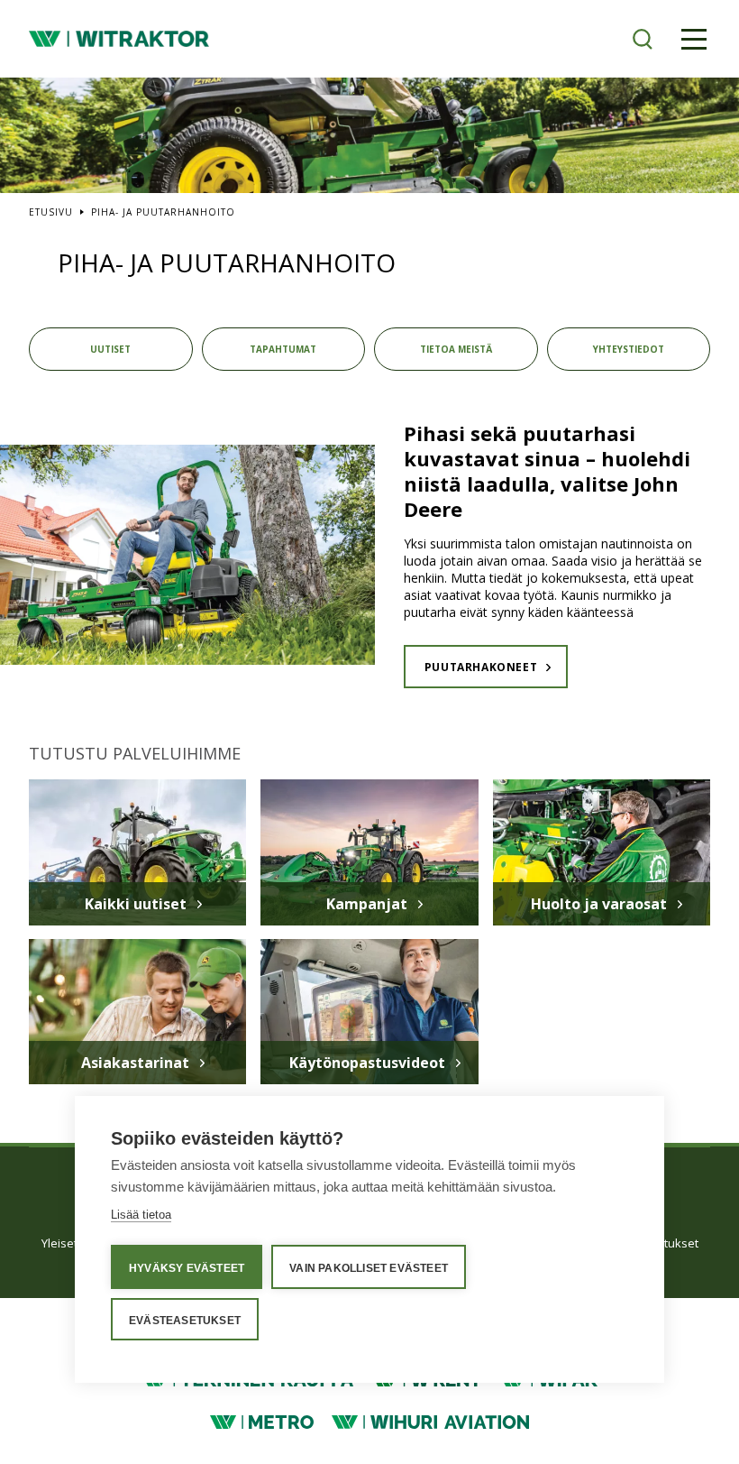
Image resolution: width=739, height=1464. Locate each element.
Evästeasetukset (185, 1320)
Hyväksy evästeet (186, 1268)
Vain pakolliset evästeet (368, 1268)
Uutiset (110, 349)
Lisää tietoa (141, 1214)
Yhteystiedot (628, 349)
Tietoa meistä (456, 349)
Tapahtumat (283, 349)
